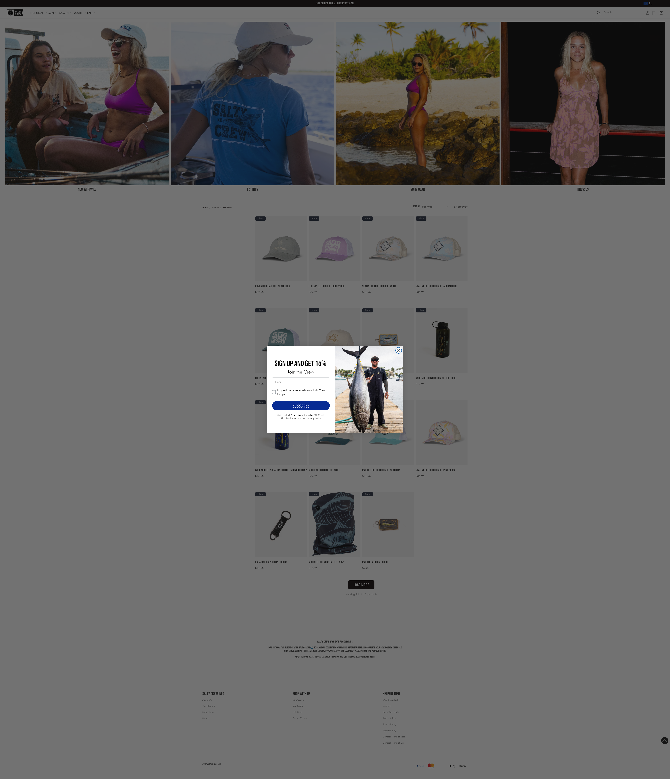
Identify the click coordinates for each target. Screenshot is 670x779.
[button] (664, 740)
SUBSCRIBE (301, 405)
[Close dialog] (399, 350)
